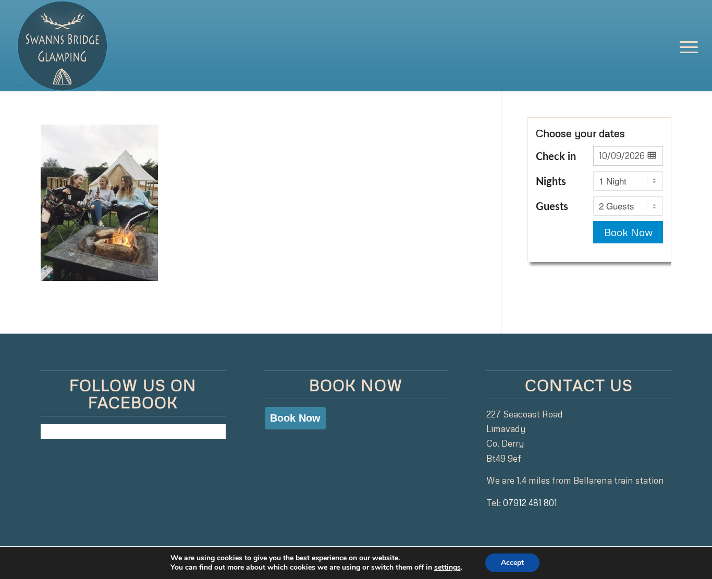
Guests (552, 207)
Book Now (628, 232)
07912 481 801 (530, 502)
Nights (551, 182)
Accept (512, 563)
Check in (556, 157)
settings (447, 567)
